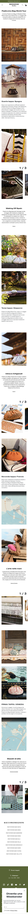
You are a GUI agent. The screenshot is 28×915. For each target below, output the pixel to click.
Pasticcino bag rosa (14, 836)
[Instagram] (4, 884)
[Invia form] (23, 907)
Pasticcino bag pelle (14, 842)
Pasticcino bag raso (14, 848)
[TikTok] (8, 884)
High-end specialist (14, 771)
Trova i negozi (15, 870)
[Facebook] (12, 884)
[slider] (15, 749)
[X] (24, 884)
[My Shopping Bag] (25, 5)
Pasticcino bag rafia (14, 827)
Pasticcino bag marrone (14, 833)
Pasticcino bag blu (14, 839)
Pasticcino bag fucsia (14, 851)
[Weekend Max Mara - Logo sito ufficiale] (14, 5)
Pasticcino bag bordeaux (14, 845)
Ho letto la (11, 910)
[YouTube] (16, 884)
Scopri (14, 226)
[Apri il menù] (2, 5)
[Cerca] (22, 5)
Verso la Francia (14, 583)
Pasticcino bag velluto (14, 854)
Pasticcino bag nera (14, 830)
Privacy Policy (14, 910)
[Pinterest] (20, 884)
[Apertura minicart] (27, 4)
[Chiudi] (24, 891)
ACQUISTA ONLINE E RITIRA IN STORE (14, 1)
